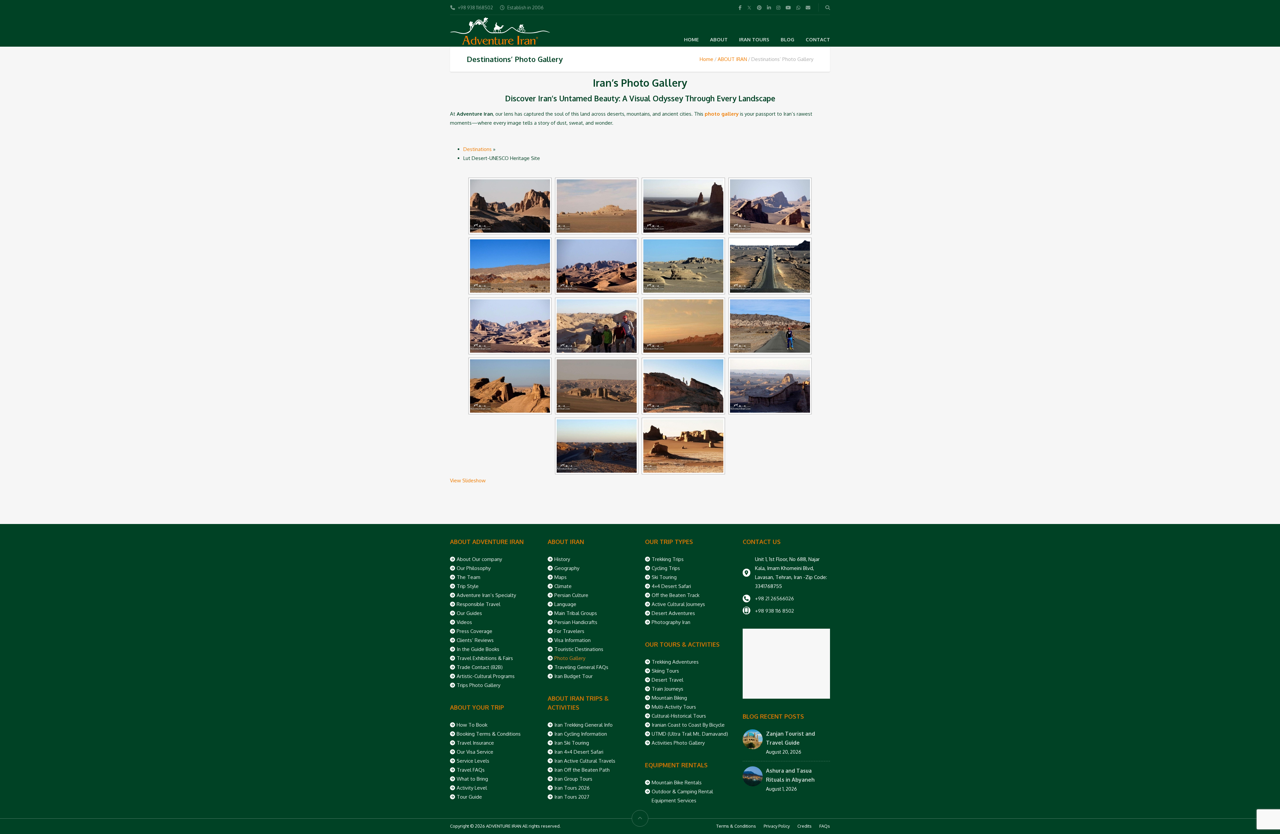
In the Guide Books (478, 649)
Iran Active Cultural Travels (584, 761)
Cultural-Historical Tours (679, 716)
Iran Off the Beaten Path (582, 770)
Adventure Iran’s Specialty (486, 595)
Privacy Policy (777, 826)
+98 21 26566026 (774, 598)
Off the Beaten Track (675, 595)
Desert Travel (667, 680)
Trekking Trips (668, 559)
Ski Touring (664, 577)
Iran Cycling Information (580, 734)
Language (565, 604)
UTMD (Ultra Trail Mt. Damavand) (690, 734)
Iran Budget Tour (573, 676)
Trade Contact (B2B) (480, 667)
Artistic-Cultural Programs (486, 676)
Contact (818, 39)
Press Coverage (474, 631)
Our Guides (469, 613)
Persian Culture (571, 595)
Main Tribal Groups (575, 613)
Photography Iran (671, 622)
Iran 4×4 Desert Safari (578, 752)
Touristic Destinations (578, 649)
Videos (464, 622)
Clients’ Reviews (475, 640)
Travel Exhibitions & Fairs (485, 658)
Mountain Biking (669, 698)
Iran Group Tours (573, 779)
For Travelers (569, 631)
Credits (804, 826)
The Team (468, 577)
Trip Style (468, 586)
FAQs (824, 826)
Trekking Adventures (675, 662)
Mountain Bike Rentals (677, 782)
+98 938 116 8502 (774, 611)
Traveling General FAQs (581, 667)
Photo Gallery (569, 658)
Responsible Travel (478, 604)
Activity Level (472, 788)
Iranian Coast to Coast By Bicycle (688, 725)
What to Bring (472, 779)
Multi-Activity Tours (674, 707)
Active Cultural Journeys (678, 604)
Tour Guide (469, 797)
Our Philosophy (474, 568)
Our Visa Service (475, 752)
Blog (787, 39)
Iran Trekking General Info (583, 725)
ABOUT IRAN (732, 59)
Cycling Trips (666, 568)
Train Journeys (667, 689)
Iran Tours (754, 39)
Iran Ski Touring (571, 743)
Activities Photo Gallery (678, 743)
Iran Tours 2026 (572, 788)
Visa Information (572, 640)
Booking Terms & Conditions (489, 734)
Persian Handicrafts (575, 622)
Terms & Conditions (736, 826)
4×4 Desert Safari (671, 586)
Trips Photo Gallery (478, 685)
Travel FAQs (471, 770)
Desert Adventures (673, 613)
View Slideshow (468, 480)
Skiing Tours (665, 671)
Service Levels (473, 761)
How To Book (472, 725)
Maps (560, 577)
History (562, 559)
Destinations (477, 149)
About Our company (479, 559)
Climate (563, 586)
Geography (566, 568)
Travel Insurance (475, 743)
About (719, 39)
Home (691, 39)
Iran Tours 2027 (571, 797)
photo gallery (722, 114)
